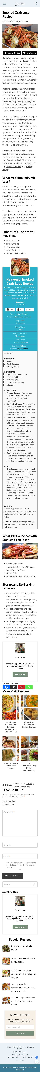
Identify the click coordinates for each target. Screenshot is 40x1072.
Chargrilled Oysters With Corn (20, 567)
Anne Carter (9, 21)
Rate (30, 309)
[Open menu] (4, 3)
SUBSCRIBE (20, 1033)
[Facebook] (6, 687)
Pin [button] (21, 309)
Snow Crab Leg (13, 250)
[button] (16, 302)
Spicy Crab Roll (13, 243)
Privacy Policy (20, 1054)
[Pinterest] (21, 687)
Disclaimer (13, 1057)
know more (20, 674)
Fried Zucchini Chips (15, 570)
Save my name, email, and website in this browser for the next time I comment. (21, 865)
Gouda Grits (12, 573)
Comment (8, 812)
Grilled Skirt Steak (14, 563)
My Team (27, 1057)
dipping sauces (9, 214)
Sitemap (20, 1060)
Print (11, 309)
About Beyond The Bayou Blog (20, 1048)
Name (7, 845)
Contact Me (20, 1052)
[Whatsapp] (29, 687)
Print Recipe (30, 53)
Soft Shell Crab (13, 240)
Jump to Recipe (13, 53)
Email (6, 856)
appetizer (19, 211)
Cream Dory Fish (13, 166)
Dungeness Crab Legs (16, 253)
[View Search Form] (36, 3)
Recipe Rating (8, 801)
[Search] (34, 884)
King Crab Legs (13, 247)
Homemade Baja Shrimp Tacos (20, 576)
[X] (13, 687)
